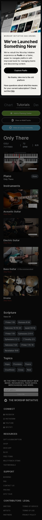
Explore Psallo (21, 70)
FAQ (12, 91)
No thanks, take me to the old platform (21, 78)
